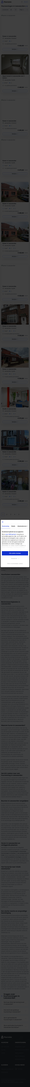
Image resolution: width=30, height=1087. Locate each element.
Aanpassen (14, 558)
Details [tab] (13, 526)
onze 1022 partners (10, 534)
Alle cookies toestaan (15, 553)
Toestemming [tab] (5, 526)
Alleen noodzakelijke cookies (15, 563)
